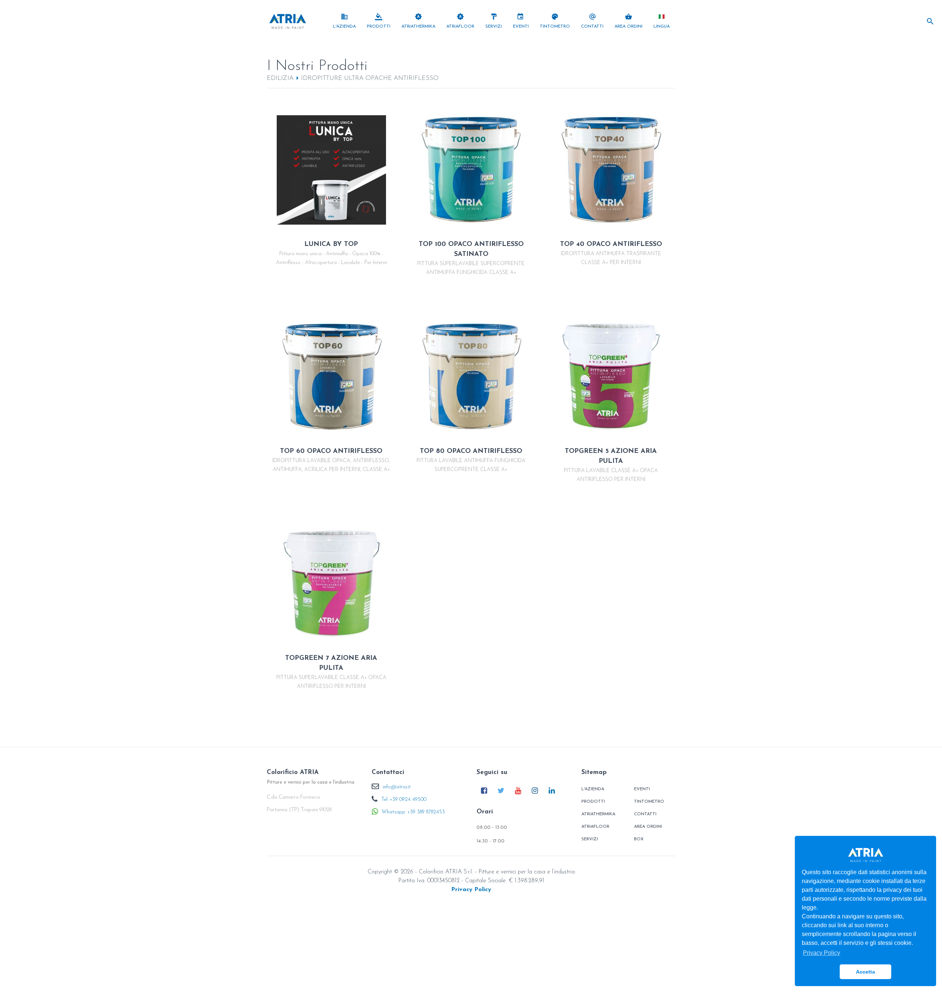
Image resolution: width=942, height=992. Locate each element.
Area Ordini (648, 826)
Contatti (645, 814)
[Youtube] (517, 790)
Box (639, 839)
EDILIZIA (280, 78)
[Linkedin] (551, 790)
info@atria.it (397, 787)
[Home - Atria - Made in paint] (288, 21)
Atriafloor (595, 826)
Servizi (589, 839)
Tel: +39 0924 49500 (403, 799)
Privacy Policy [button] (821, 953)
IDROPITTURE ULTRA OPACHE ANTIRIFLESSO (370, 78)
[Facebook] (484, 790)
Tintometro (649, 801)
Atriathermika (598, 814)
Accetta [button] (865, 972)
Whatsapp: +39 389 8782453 (413, 812)
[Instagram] (534, 790)
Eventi (642, 789)
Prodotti (593, 801)
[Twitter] (501, 790)
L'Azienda (592, 789)
